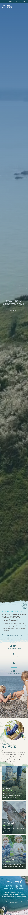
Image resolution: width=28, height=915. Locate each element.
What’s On (18, 1)
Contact (24, 1)
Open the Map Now (14, 902)
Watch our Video (14, 310)
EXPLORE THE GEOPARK (11, 635)
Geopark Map (12, 1)
